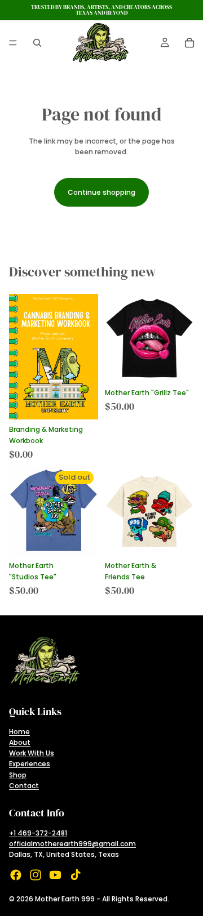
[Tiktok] (75, 875)
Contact (24, 785)
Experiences (29, 763)
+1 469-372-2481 (38, 833)
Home (19, 731)
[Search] (37, 42)
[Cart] (189, 42)
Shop (18, 775)
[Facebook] (16, 875)
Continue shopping (101, 192)
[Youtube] (55, 875)
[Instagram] (35, 875)
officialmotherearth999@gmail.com (72, 843)
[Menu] (13, 43)
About (19, 742)
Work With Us (31, 753)
